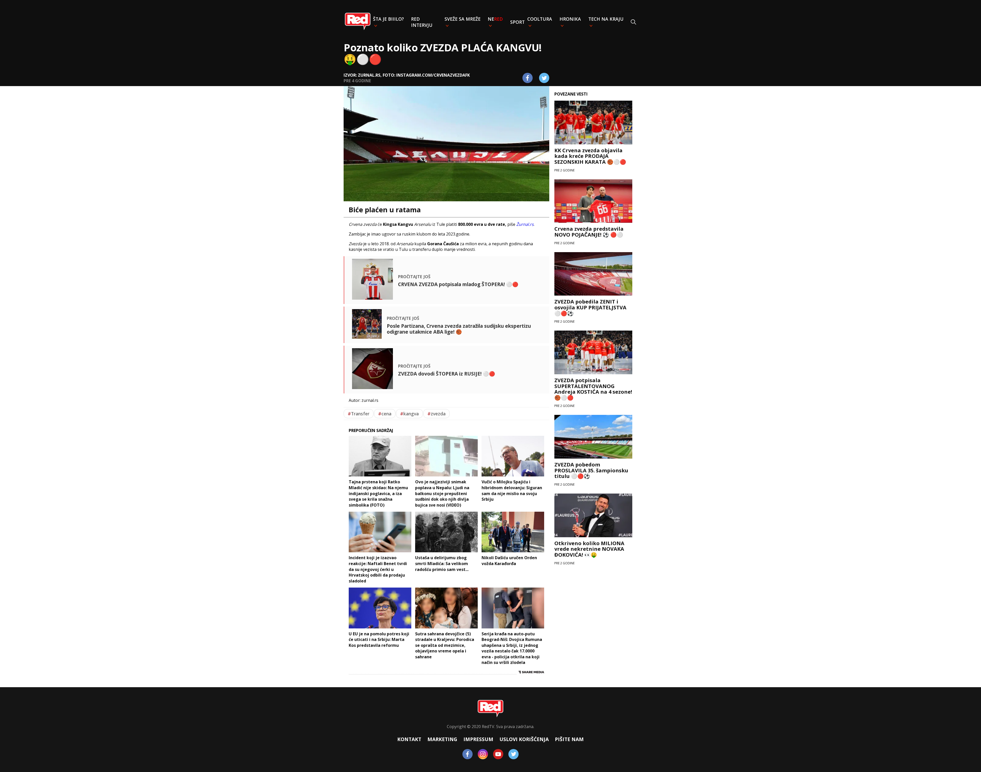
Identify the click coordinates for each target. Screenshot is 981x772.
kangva (409, 414)
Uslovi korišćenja (524, 739)
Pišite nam (569, 739)
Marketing (442, 739)
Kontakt (409, 739)
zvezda (436, 414)
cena (384, 414)
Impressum (478, 739)
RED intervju (422, 22)
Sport (517, 22)
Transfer (358, 414)
